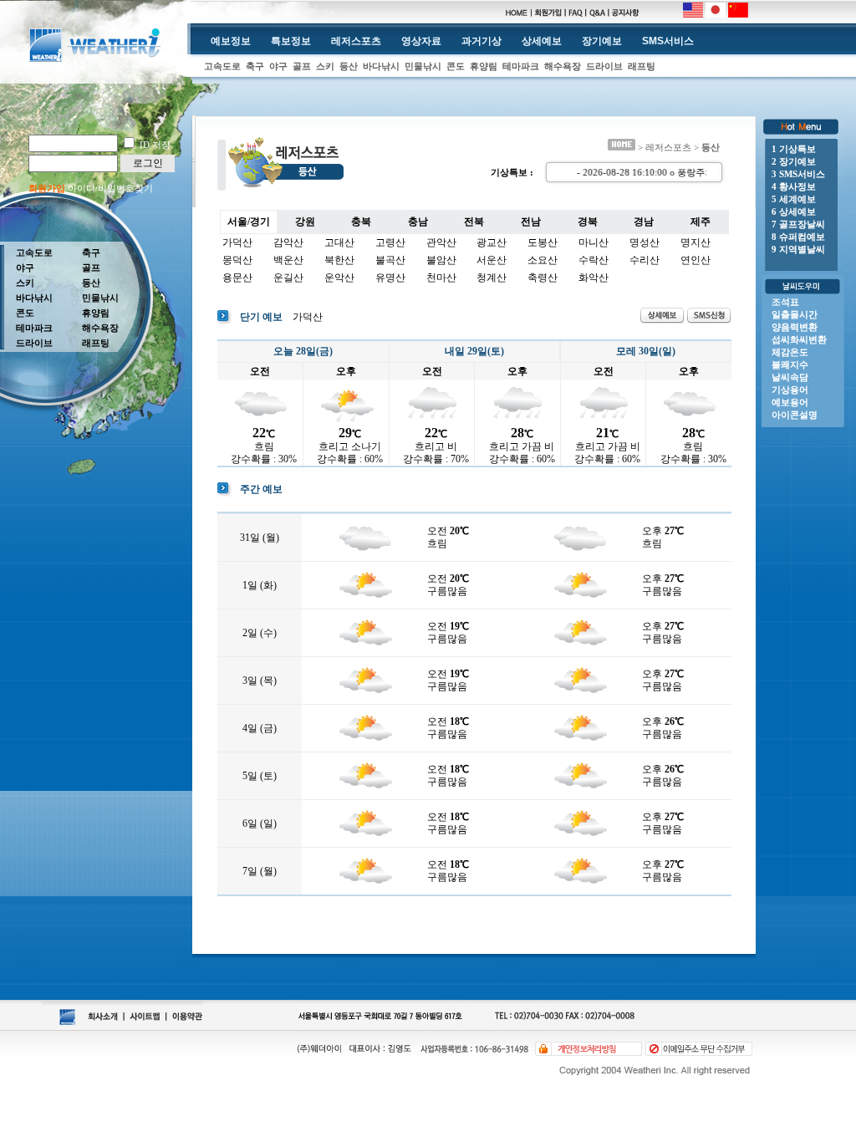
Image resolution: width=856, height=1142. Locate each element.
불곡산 (390, 260)
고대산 (339, 242)
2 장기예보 (794, 161)
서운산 (491, 260)
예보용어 (790, 402)
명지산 (695, 242)
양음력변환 (795, 327)
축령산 (542, 277)
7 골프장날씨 (798, 224)
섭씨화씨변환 (799, 339)
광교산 (491, 242)
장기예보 (602, 41)
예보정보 (231, 41)
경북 (588, 221)
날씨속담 (790, 377)
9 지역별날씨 (798, 249)
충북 (361, 221)
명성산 (644, 242)
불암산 (441, 260)
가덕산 (237, 242)
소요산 (542, 260)
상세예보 (542, 41)
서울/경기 (248, 221)
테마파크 (520, 66)
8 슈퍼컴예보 (798, 237)
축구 (255, 66)
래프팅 (641, 66)
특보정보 (291, 41)
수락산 (593, 260)
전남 (531, 221)
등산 (348, 66)
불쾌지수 (790, 364)
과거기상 (481, 41)
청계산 (491, 277)
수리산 (644, 260)
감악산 (288, 242)
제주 (700, 221)
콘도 (455, 66)
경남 (644, 221)
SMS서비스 (668, 41)
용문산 (237, 277)
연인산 (695, 260)
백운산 (288, 260)
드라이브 (604, 66)
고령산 (390, 242)
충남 (418, 221)
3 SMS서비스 (798, 174)
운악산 (339, 277)
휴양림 (483, 66)
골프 (302, 66)
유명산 (390, 277)
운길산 (288, 277)
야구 (278, 66)
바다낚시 (381, 66)
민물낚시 (423, 66)
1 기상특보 (794, 149)
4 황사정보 (794, 186)
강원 (305, 221)
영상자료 (421, 41)
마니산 (593, 242)
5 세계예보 (794, 199)
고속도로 (222, 66)
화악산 (593, 277)
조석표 (785, 302)
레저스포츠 (356, 41)
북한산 (339, 260)
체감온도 (790, 352)
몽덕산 (237, 260)
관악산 (441, 242)
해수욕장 (562, 66)
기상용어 (790, 390)
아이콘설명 (795, 415)
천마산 (441, 277)
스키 (325, 66)
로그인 (148, 163)
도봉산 (542, 242)
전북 (474, 221)
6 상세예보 (794, 211)
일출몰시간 (795, 314)
